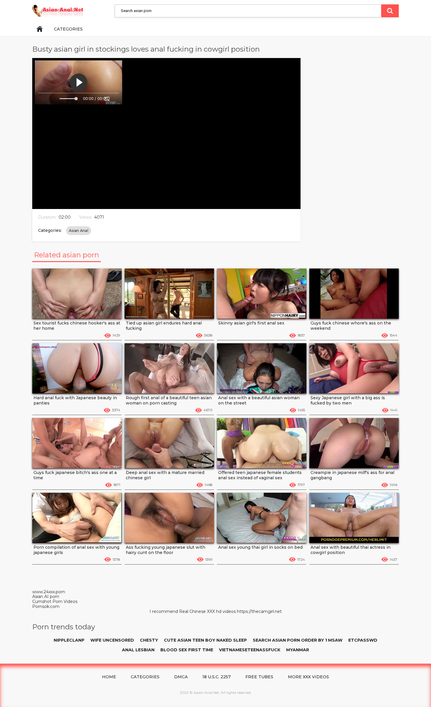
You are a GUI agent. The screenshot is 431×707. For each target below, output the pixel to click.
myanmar (297, 649)
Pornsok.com (46, 606)
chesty (149, 640)
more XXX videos (308, 676)
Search (390, 10)
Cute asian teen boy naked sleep (205, 640)
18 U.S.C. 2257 (216, 676)
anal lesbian (138, 649)
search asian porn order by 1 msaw (297, 640)
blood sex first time (186, 649)
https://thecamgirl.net (259, 611)
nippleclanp (69, 640)
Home (39, 29)
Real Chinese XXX (197, 611)
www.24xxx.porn (48, 591)
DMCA (181, 676)
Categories (68, 29)
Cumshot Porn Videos (54, 601)
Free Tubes (259, 676)
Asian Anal (78, 230)
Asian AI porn (45, 596)
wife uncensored (112, 640)
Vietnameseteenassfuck (249, 649)
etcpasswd (362, 640)
